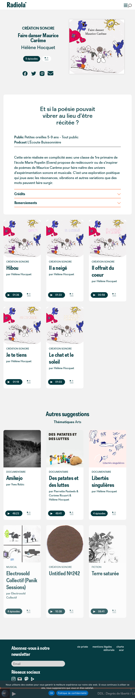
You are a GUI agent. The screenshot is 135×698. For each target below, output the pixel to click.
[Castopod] (20, 678)
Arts (78, 422)
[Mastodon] (26, 679)
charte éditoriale (114, 648)
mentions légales (102, 646)
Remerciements (25, 202)
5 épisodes (32, 58)
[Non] (131, 689)
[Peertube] (32, 678)
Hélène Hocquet (38, 47)
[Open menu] (124, 5)
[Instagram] (14, 678)
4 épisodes (99, 513)
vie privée (82, 646)
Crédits (19, 193)
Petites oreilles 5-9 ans (42, 137)
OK (51, 693)
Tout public (70, 137)
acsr (121, 650)
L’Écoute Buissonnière (44, 142)
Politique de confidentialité (72, 693)
